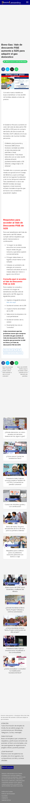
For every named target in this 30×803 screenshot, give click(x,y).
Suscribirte (5, 796)
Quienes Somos (6, 800)
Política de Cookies (7, 791)
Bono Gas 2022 (8, 350)
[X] (12, 69)
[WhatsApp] (16, 69)
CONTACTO (5, 798)
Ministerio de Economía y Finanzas (13, 353)
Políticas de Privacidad (8, 794)
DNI (15, 350)
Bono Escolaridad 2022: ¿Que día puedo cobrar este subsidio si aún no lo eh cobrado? (8, 371)
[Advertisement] (15, 23)
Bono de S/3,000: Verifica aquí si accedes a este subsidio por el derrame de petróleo (22, 371)
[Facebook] (3, 69)
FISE (19, 350)
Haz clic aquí (11, 302)
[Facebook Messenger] (8, 69)
